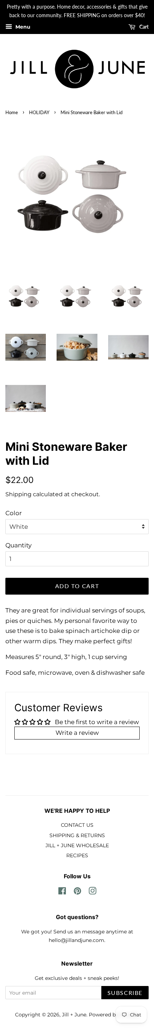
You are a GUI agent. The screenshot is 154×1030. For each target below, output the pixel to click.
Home (11, 112)
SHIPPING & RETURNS (77, 835)
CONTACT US (77, 825)
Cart (143, 27)
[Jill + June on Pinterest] (77, 892)
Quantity (18, 545)
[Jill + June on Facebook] (62, 892)
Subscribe (125, 992)
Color (13, 513)
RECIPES (77, 855)
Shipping (18, 494)
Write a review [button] (77, 732)
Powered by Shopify (114, 1014)
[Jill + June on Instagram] (92, 892)
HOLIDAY (39, 112)
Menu (22, 27)
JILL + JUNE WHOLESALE (77, 845)
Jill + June (74, 1014)
